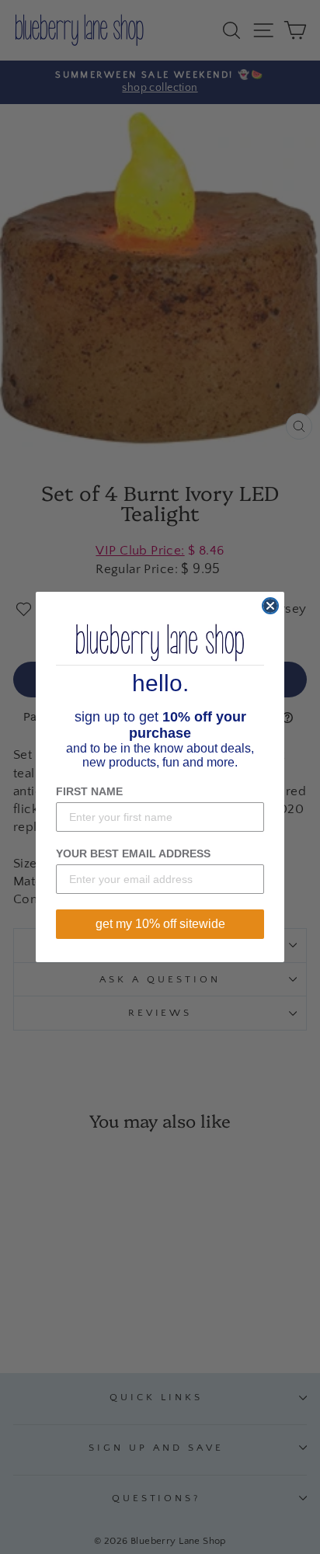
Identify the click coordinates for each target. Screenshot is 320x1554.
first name (89, 791)
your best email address (133, 853)
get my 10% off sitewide (160, 923)
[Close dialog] (270, 606)
